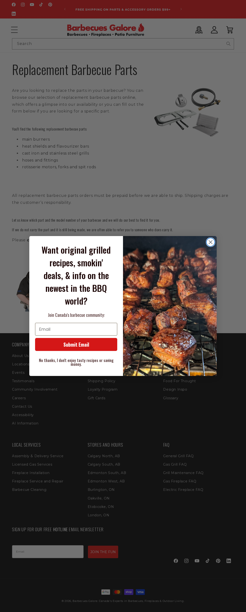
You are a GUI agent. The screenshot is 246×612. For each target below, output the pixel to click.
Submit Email (76, 344)
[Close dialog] (210, 242)
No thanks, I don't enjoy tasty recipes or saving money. (76, 362)
